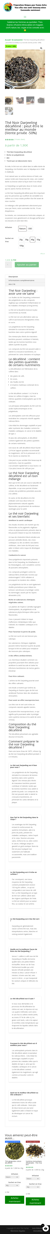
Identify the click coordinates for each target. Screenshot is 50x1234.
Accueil (8, 40)
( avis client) (19, 139)
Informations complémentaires (21, 280)
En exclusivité (17, 40)
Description (13, 277)
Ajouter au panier (27, 264)
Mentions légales (18, 1231)
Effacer (42, 253)
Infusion (8, 227)
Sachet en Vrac (14, 1182)
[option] (22, 228)
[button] (41, 48)
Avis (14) (12, 284)
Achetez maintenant (14, 1200)
